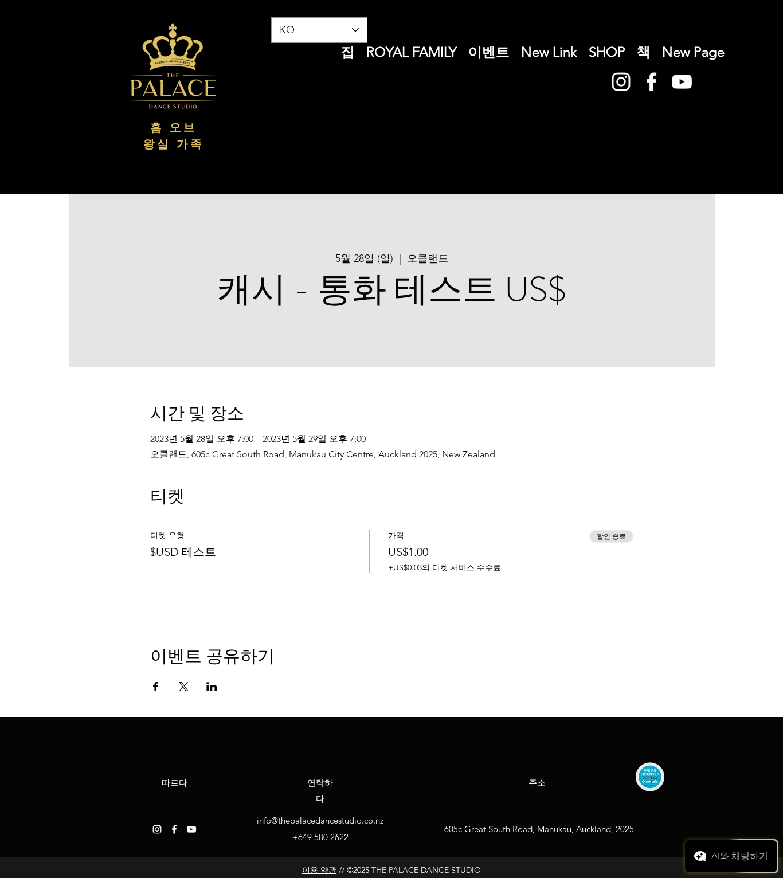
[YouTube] (682, 81)
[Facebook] (651, 81)
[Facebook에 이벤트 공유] (155, 686)
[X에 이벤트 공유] (183, 686)
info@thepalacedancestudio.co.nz (320, 820)
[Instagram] (621, 81)
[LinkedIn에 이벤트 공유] (211, 686)
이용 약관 (319, 870)
